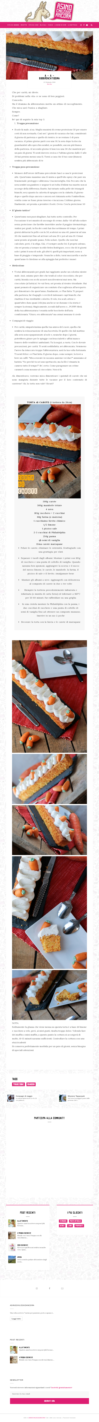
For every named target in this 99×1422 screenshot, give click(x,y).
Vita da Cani (34, 25)
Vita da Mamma (13, 25)
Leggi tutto (16, 1319)
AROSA (19, 1257)
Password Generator (69, 1417)
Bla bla (43, 25)
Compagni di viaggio (24, 1096)
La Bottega (72, 25)
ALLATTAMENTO (22, 1221)
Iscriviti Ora (49, 1401)
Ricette (24, 25)
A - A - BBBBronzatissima (49, 77)
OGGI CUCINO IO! (22, 1245)
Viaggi (50, 25)
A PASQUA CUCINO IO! (24, 1233)
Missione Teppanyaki (76, 1096)
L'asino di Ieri (60, 25)
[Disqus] (49, 1159)
